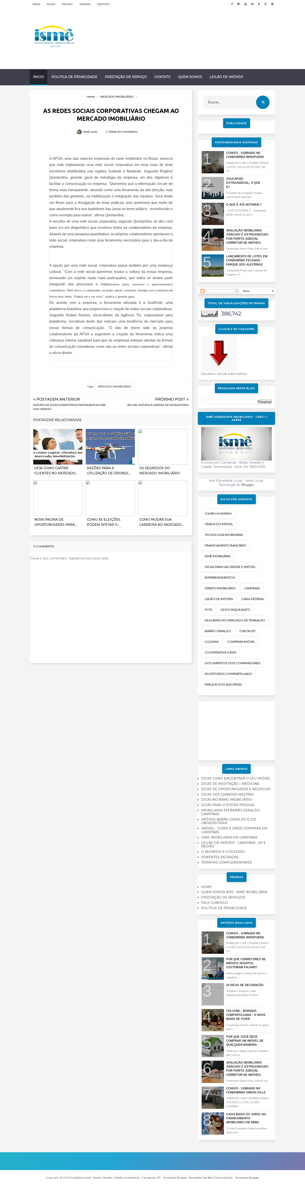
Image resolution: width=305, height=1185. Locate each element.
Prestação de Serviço (126, 77)
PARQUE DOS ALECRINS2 (223, 684)
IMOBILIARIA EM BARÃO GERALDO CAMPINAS (230, 812)
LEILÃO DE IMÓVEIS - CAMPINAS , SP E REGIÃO (233, 845)
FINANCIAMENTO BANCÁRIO (225, 545)
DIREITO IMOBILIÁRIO (220, 588)
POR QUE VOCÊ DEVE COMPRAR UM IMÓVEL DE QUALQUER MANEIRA (244, 1040)
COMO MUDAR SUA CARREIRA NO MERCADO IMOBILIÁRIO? (160, 523)
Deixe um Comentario (123, 131)
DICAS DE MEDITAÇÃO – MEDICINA (230, 784)
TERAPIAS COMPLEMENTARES (226, 862)
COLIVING (212, 641)
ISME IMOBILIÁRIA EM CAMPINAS (229, 837)
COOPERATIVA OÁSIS (220, 652)
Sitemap (85, 4)
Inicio (36, 4)
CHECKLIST (247, 631)
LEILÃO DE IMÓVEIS (219, 599)
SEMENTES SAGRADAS (220, 857)
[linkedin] (252, 4)
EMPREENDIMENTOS (220, 577)
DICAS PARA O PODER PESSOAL (228, 805)
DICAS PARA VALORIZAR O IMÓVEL (230, 567)
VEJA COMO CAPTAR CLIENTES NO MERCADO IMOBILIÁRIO (54, 471)
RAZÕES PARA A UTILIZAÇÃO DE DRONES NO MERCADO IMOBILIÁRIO (107, 471)
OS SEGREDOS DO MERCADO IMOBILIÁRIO (159, 470)
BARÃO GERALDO (218, 631)
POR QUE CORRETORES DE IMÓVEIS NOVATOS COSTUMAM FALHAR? (246, 963)
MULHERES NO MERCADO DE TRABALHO (235, 620)
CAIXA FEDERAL (252, 599)
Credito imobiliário (218, 513)
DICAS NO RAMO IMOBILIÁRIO (226, 800)
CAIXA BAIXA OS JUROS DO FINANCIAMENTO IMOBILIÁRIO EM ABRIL (246, 1118)
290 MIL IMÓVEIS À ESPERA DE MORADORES (158, 405)
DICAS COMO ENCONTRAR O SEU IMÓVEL (236, 778)
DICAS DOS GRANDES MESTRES (227, 794)
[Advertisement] (236, 729)
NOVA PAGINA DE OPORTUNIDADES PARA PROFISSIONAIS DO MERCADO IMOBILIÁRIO (54, 523)
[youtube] (245, 4)
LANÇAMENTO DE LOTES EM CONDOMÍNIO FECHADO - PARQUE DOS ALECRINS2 (246, 260)
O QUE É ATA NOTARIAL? (244, 204)
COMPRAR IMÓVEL (241, 641)
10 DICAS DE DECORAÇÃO (244, 985)
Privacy (67, 4)
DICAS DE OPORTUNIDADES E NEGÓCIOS (235, 789)
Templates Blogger (247, 1177)
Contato (103, 4)
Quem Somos (190, 77)
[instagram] (265, 4)
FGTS (208, 609)
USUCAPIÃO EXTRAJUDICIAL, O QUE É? (243, 182)
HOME (206, 887)
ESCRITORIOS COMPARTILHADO (228, 673)
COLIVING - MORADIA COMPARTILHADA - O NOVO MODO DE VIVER (245, 1015)
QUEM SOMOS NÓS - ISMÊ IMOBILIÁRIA (234, 892)
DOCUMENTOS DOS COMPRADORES (232, 663)
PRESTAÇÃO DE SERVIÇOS (223, 897)
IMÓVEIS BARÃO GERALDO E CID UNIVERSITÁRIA (228, 821)
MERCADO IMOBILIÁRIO (114, 386)
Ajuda (51, 4)
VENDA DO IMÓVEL (219, 524)
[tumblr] (258, 4)
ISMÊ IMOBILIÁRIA (217, 556)
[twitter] (238, 4)
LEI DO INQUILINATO (235, 609)
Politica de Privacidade (74, 77)
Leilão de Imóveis (226, 77)
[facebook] (231, 4)
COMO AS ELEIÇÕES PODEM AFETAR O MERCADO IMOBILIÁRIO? (108, 523)
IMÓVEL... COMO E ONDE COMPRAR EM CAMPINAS (234, 830)
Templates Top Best (200, 1177)
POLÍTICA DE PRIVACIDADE (224, 908)
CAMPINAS (252, 588)
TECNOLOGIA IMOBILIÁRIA (224, 534)
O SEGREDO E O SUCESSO (223, 852)
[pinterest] (272, 4)
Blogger (247, 485)
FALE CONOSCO (214, 903)
